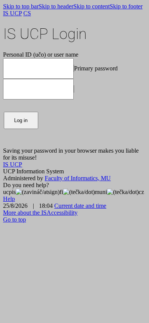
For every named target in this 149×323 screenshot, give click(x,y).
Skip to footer (126, 6)
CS (27, 13)
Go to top (14, 219)
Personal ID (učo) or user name (40, 54)
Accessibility (62, 212)
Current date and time (80, 205)
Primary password (96, 68)
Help (9, 199)
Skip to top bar (21, 6)
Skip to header (56, 6)
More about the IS (25, 212)
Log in (21, 120)
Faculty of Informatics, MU (78, 178)
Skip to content (91, 6)
